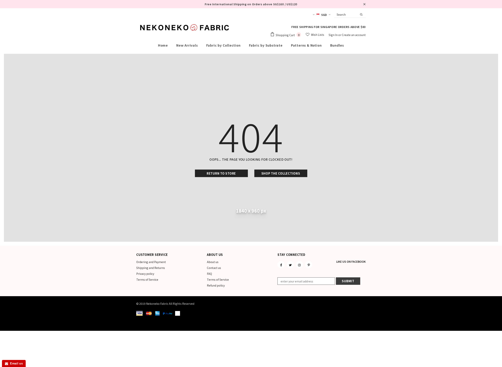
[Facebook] (281, 264)
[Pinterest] (308, 264)
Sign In (333, 35)
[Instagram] (299, 264)
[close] (364, 4)
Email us (15, 363)
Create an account (354, 35)
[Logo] (185, 27)
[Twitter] (290, 264)
